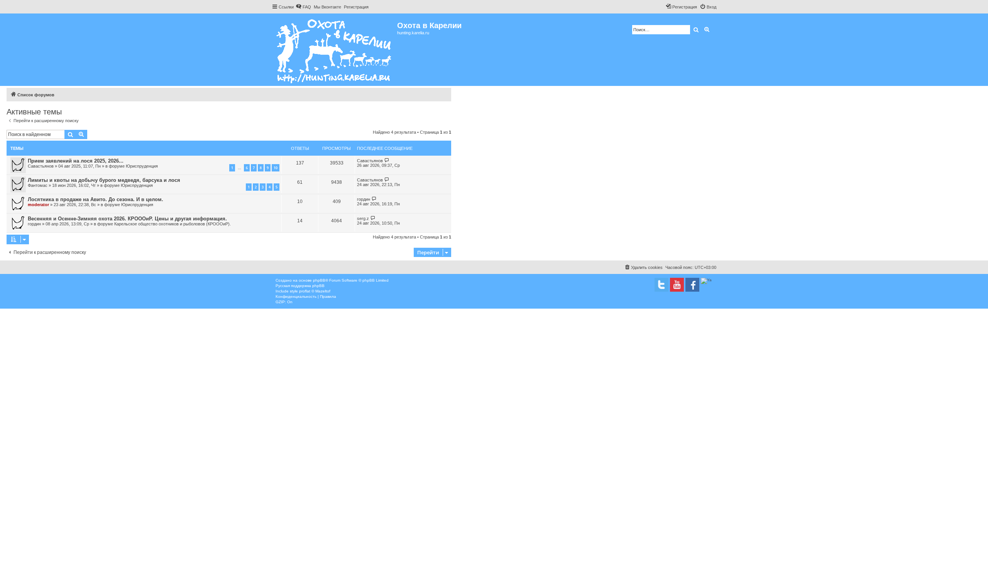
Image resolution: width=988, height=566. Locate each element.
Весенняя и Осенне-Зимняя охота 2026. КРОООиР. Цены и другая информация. (127, 219)
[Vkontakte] (661, 285)
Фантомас (37, 185)
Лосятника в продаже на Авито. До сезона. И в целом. (95, 199)
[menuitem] (303, 7)
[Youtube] (677, 285)
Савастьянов (41, 166)
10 (275, 167)
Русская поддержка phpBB (300, 286)
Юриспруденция (142, 166)
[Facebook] (692, 285)
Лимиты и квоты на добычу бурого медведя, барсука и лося (104, 180)
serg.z (363, 218)
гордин (363, 199)
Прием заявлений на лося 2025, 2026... (76, 161)
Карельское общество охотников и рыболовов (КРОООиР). (172, 224)
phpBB (319, 280)
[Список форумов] (334, 49)
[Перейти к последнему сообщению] (387, 160)
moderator (38, 204)
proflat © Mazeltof (314, 291)
